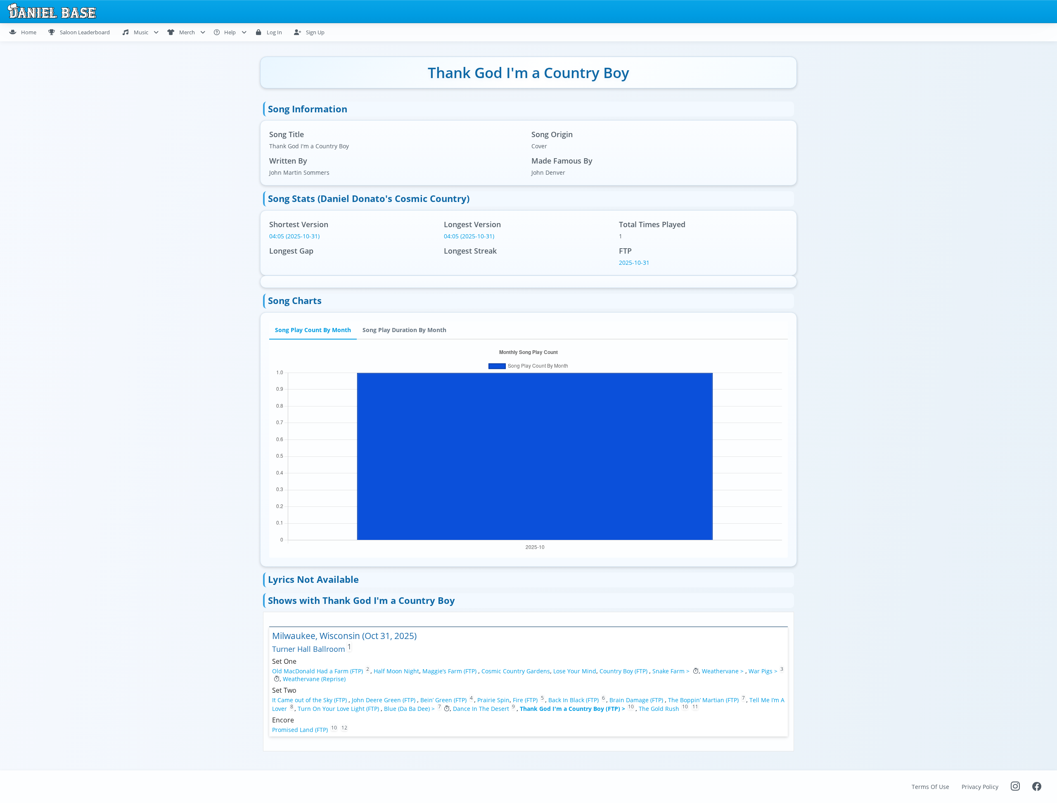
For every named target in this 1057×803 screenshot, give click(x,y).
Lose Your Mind (574, 671)
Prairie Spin (493, 699)
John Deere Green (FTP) (384, 699)
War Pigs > (764, 671)
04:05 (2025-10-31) (294, 236)
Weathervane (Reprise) (314, 679)
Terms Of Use (930, 787)
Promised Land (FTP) (300, 730)
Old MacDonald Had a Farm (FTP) (318, 671)
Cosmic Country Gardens (515, 671)
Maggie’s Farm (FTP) (450, 671)
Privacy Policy (980, 787)
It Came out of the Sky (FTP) (310, 699)
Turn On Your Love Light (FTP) (339, 709)
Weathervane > (723, 671)
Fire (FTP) (526, 699)
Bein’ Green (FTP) (444, 699)
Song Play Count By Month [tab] (313, 330)
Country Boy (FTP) (624, 671)
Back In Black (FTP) (574, 699)
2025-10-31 (634, 262)
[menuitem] (26, 32)
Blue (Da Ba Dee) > (410, 709)
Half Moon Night (396, 671)
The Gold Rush (659, 709)
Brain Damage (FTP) (637, 699)
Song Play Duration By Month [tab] (404, 330)
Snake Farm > (671, 671)
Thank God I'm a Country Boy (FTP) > (573, 709)
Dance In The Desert (481, 709)
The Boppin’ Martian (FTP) (704, 699)
